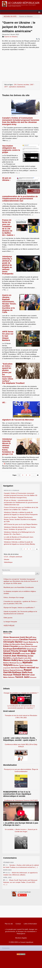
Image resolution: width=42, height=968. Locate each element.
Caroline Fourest (27, 639)
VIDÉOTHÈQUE (9, 625)
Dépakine (29, 644)
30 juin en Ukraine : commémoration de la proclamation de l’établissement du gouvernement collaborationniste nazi (21, 502)
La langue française (10, 621)
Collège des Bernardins (11, 644)
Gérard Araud (31, 649)
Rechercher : (6, 570)
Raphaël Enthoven (16, 670)
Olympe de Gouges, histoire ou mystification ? (19, 607)
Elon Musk (21, 646)
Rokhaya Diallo (20, 672)
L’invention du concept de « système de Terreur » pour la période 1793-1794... (20, 602)
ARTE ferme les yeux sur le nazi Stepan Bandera (7, 336)
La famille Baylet (17, 658)
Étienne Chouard (31, 646)
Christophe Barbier (13, 642)
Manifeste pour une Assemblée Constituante (19, 587)
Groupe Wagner (27, 651)
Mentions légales (21, 938)
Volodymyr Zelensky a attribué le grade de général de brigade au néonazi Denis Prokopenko (7, 265)
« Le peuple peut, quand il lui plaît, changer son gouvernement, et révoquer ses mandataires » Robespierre (21, 931)
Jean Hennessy (19, 655)
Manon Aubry (10, 660)
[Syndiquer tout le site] (21, 954)
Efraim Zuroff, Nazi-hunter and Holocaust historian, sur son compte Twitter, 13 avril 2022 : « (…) (20, 882)
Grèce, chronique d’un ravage (14, 597)
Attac (34, 637)
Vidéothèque (8, 562)
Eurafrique (7, 649)
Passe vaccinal (28, 667)
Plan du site (9, 924)
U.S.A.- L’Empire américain (13, 556)
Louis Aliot (27, 658)
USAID (32, 675)
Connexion (5, 948)
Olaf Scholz (15, 668)
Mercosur (19, 663)
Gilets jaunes (8, 617)
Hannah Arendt (11, 653)
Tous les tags (7, 633)
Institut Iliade (25, 653)
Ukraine (6, 559)
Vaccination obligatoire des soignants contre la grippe (11, 149)
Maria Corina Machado (28, 660)
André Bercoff (26, 637)
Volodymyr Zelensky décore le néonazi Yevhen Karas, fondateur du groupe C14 (8, 446)
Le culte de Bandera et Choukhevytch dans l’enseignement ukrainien (18, 538)
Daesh (23, 644)
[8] (37, 549)
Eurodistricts (19, 648)
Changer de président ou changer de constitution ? (21, 693)
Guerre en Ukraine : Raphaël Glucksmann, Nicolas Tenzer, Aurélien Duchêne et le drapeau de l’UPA (9, 303)
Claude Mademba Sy (30, 642)
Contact (18, 924)
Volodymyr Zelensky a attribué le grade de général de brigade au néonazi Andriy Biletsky (19, 543)
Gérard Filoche (11, 651)
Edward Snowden (10, 646)
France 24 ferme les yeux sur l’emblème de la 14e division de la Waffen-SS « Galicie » (8, 227)
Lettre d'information (30, 924)
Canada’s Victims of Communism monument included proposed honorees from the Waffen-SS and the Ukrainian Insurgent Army (20, 121)
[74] (38, 475)
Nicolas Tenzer (18, 665)
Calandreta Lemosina (11, 640)
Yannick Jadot (22, 677)
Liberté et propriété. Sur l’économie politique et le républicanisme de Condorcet (20, 612)
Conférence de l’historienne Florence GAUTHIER (21, 800)
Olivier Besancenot (11, 637)
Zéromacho (33, 677)
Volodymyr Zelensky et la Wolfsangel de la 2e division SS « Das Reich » (19, 533)
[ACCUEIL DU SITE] (21, 4)
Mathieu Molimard (9, 663)
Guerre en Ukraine (10, 36)
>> (37, 573)
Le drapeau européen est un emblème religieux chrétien (20, 592)
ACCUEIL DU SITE (10, 16)
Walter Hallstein (9, 677)
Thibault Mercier (21, 674)
